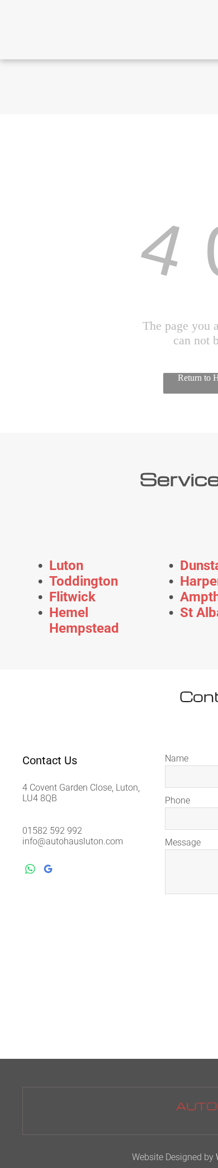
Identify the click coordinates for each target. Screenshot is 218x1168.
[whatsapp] (30, 870)
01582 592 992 (52, 830)
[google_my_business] (48, 870)
